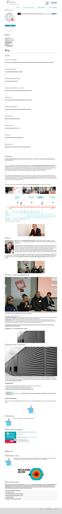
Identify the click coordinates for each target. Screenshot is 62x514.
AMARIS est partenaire (19, 378)
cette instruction (28, 484)
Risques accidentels (41, 7)
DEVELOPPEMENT (9, 40)
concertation (6, 39)
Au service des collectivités (28, 7)
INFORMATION (8, 43)
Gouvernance (9, 42)
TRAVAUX (9, 46)
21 (10, 31)
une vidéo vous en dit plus (32, 437)
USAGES (13, 46)
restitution (13, 328)
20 (8, 31)
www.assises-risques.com (23, 441)
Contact (41, 509)
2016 (9, 10)
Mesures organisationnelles (9, 45)
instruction (20, 240)
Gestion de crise (9, 41)
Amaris (17, 7)
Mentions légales (48, 509)
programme (21, 434)
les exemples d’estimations (16, 393)
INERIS (52, 378)
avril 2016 (10, 25)
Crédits (56, 509)
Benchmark (8, 38)
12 (7, 30)
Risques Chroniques (53, 7)
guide (12, 392)
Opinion (6, 46)
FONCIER (6, 41)
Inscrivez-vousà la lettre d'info (54, 3)
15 (11, 30)
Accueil (6, 10)
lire (5, 74)
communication (12, 38)
